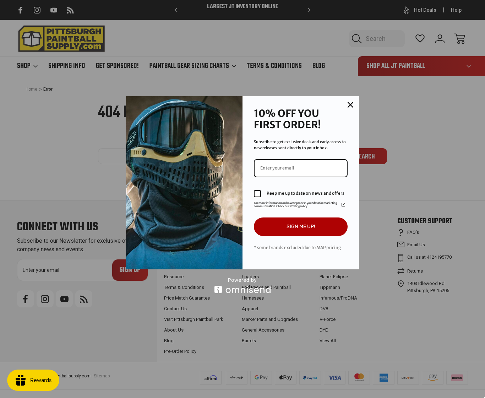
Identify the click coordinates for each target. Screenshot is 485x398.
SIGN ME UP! (301, 227)
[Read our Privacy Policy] (343, 204)
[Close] (350, 104)
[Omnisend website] (242, 285)
